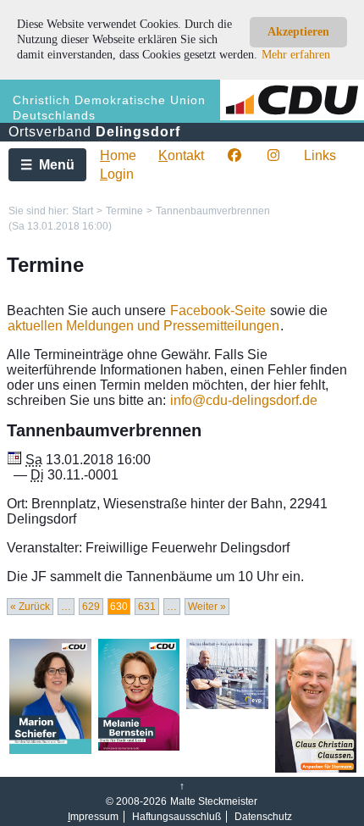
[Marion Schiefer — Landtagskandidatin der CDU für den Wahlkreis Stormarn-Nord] (50, 750)
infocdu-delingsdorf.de (243, 400)
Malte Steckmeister (213, 801)
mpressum (93, 817)
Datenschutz (263, 817)
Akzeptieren (298, 31)
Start (82, 211)
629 (91, 607)
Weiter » (207, 607)
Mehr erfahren (296, 54)
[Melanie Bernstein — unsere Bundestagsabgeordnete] (139, 747)
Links (320, 155)
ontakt (181, 155)
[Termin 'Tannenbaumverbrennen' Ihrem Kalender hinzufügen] (14, 460)
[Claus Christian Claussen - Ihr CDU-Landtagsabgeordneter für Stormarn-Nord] (316, 769)
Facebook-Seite (218, 310)
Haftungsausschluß (176, 817)
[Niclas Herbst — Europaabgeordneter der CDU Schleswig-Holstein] (227, 705)
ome (118, 155)
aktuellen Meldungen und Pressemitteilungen (143, 326)
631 (147, 607)
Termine (124, 211)
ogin (117, 174)
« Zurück (30, 607)
